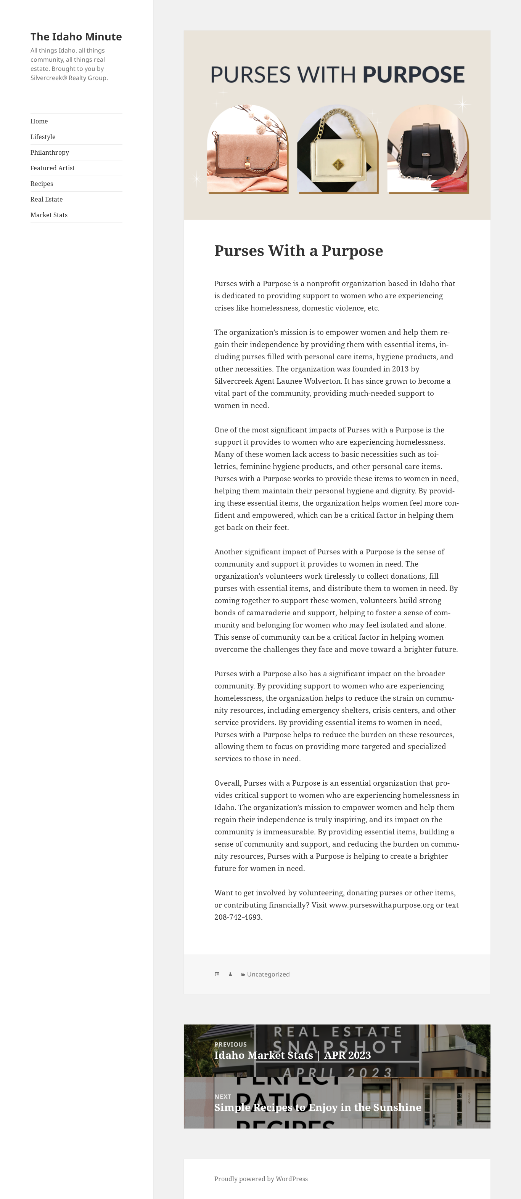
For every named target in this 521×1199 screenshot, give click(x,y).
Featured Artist (53, 168)
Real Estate (47, 199)
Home (39, 121)
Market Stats (49, 215)
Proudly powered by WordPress (261, 1179)
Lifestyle (43, 137)
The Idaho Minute (76, 36)
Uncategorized (268, 974)
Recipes (42, 183)
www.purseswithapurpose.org (381, 905)
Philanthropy (50, 152)
